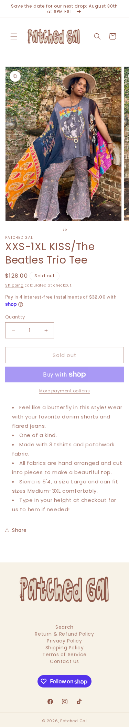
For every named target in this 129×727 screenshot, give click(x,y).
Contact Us (64, 661)
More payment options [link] (64, 391)
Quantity (15, 317)
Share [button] (19, 530)
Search (64, 627)
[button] (13, 36)
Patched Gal (73, 721)
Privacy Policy (64, 640)
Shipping (14, 285)
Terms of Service (64, 654)
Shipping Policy (64, 647)
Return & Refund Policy (64, 633)
